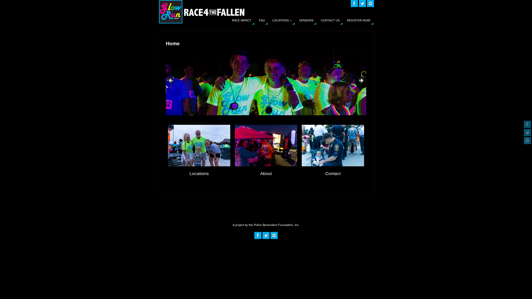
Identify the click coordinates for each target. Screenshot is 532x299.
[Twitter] (527, 132)
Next (361, 81)
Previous (171, 81)
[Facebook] (527, 124)
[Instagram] (527, 140)
